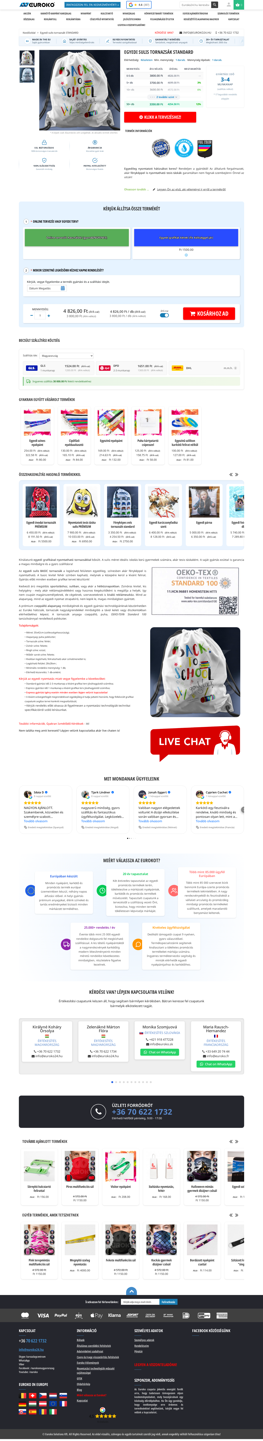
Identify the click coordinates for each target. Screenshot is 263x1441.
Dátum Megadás (40, 288)
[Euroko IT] (53, 1412)
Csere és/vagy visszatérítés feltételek (98, 1357)
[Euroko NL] (53, 1396)
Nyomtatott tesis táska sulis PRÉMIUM (82, 524)
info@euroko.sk (161, 1044)
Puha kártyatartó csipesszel (147, 442)
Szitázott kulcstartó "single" (243, 1262)
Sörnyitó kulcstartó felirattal (39, 1188)
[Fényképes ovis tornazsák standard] (122, 502)
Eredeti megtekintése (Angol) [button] (101, 827)
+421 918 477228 (161, 1039)
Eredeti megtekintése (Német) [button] (159, 827)
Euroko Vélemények (88, 1363)
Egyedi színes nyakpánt (37, 442)
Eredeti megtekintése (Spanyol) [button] (46, 827)
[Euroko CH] (33, 1396)
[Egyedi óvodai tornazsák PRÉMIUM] (41, 502)
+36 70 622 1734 (104, 1051)
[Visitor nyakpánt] (120, 1166)
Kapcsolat (82, 1400)
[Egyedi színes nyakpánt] (37, 422)
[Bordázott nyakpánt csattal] (202, 1239)
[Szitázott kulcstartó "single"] (243, 1239)
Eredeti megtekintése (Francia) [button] (217, 827)
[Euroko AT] (43, 1404)
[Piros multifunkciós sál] (80, 1166)
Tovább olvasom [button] (36, 821)
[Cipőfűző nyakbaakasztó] (74, 422)
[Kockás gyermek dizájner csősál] (161, 1239)
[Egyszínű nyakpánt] (111, 422)
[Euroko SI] (63, 1396)
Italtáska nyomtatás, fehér (161, 1188)
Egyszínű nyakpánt (111, 440)
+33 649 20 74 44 (217, 1051)
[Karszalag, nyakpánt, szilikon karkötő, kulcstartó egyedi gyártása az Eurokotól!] (37, 4)
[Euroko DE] (22, 1404)
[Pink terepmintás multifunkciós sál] (39, 1239)
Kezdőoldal (29, 32)
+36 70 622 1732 (48, 1051)
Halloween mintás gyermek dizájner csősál (202, 1188)
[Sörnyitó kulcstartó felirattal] (39, 1166)
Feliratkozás (168, 1302)
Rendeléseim (141, 1346)
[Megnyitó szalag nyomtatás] (80, 1239)
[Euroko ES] (33, 1412)
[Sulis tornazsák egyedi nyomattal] (27, 75)
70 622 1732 (33, 1341)
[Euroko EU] (53, 1404)
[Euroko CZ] (43, 1396)
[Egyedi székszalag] (243, 1166)
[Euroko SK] (22, 1412)
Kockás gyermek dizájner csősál (161, 1262)
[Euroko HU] (33, 1404)
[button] (19, 810)
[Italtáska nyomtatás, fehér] (161, 1166)
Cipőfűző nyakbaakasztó (74, 442)
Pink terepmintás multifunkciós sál (39, 1262)
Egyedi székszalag (243, 1186)
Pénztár (138, 1351)
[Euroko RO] (43, 1412)
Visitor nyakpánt (121, 1186)
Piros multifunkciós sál (80, 1186)
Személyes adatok (144, 1340)
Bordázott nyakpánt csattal (202, 1262)
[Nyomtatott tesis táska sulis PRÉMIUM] (82, 502)
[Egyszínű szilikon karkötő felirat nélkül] (185, 422)
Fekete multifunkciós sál (121, 1260)
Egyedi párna (204, 522)
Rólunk (81, 1340)
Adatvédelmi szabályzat (90, 1351)
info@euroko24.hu (49, 1056)
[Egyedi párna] (204, 502)
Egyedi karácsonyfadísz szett (163, 524)
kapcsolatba (87, 730)
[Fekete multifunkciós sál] (120, 1239)
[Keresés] (214, 5)
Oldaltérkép (83, 1384)
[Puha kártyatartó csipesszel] (148, 422)
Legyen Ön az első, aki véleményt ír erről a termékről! (191, 189)
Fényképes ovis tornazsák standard (123, 524)
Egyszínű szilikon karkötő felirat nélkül (185, 442)
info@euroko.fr (218, 1056)
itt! (87, 723)
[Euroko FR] (63, 1404)
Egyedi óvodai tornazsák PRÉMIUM (41, 524)
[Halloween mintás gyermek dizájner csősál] (202, 1166)
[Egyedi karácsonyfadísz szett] (163, 502)
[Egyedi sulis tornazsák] (27, 58)
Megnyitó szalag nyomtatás (80, 1262)
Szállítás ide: (30, 355)
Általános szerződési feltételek (94, 1346)
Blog (79, 1390)
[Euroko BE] (22, 1396)
